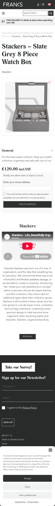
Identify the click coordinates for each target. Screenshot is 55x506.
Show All (28, 337)
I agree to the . (23, 408)
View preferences (27, 495)
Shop (4, 33)
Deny (27, 486)
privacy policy (39, 198)
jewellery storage (39, 279)
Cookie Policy (20, 502)
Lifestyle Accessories (33, 33)
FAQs (4, 444)
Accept (27, 478)
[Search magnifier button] (50, 13)
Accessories (15, 33)
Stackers (6, 71)
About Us (7, 436)
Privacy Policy (33, 502)
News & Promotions (13, 440)
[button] (50, 450)
